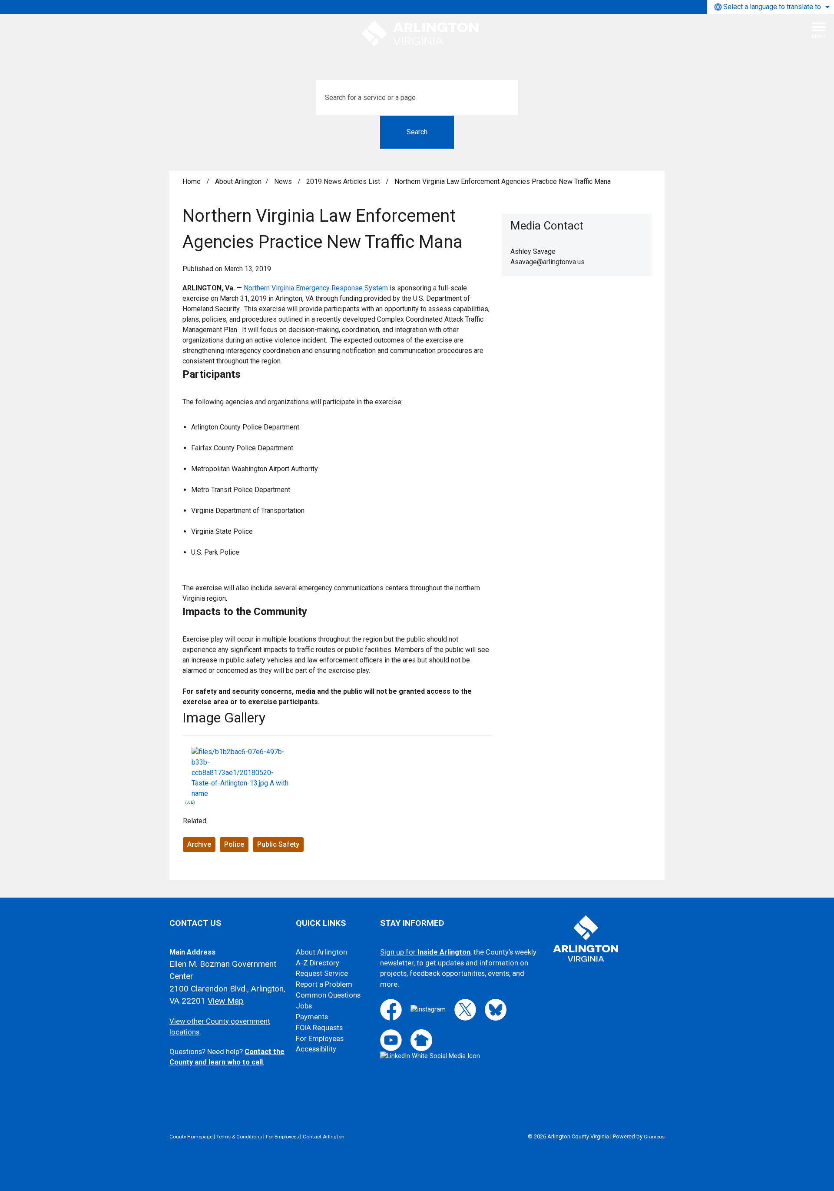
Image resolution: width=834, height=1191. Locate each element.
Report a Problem (324, 984)
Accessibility (316, 1049)
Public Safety (278, 844)
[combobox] (770, 7)
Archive (199, 844)
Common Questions (328, 995)
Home (191, 181)
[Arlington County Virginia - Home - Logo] (420, 34)
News (284, 181)
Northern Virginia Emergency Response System (316, 288)
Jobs (304, 1006)
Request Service (322, 973)
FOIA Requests (319, 1028)
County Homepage (190, 1137)
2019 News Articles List (344, 181)
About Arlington (238, 181)
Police (234, 844)
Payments (312, 1017)
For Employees (320, 1039)
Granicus (654, 1137)
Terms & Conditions (239, 1137)
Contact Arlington (323, 1137)
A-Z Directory (317, 963)
